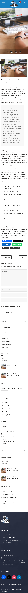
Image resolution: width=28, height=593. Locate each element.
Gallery (13, 589)
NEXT (22, 257)
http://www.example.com (10, 437)
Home (2, 589)
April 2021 (5, 402)
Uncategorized (6, 341)
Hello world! (4, 360)
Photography (5, 335)
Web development (7, 344)
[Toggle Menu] (3, 3)
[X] (9, 577)
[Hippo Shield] (14, 4)
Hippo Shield (14, 584)
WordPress (5, 347)
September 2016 (6, 408)
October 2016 (5, 405)
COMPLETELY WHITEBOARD (14, 367)
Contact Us (4, 591)
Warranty (18, 589)
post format (20, 388)
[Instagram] (14, 577)
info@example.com (9, 434)
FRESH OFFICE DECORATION (14, 375)
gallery (8, 388)
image (13, 388)
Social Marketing (6, 338)
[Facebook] (3, 577)
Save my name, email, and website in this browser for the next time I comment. (12, 307)
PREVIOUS (7, 257)
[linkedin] (19, 577)
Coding (4, 332)
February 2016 (6, 415)
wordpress (4, 391)
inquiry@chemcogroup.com (11, 537)
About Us (7, 589)
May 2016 (4, 411)
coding (3, 388)
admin (5, 79)
